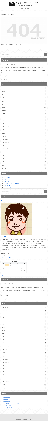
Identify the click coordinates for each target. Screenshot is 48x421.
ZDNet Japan (7, 181)
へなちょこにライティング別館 (11, 183)
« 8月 (3, 275)
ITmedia (6, 179)
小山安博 (4, 237)
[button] (45, 54)
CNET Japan (7, 177)
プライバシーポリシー (24, 417)
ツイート (3, 201)
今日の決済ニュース (6, 76)
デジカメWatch (7, 185)
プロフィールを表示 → (6, 257)
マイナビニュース (8, 187)
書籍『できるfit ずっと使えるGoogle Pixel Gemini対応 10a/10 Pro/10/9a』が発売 (22, 67)
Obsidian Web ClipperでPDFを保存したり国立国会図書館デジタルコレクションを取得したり (23, 72)
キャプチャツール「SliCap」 (8, 64)
